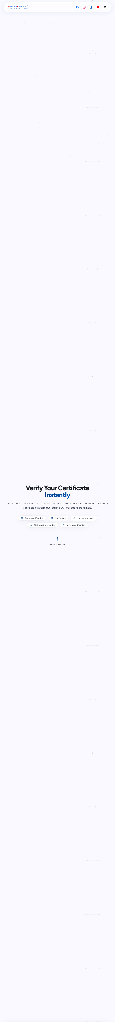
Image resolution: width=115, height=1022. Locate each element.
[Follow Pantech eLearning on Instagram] (84, 7)
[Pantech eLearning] (17, 7)
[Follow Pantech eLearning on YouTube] (98, 7)
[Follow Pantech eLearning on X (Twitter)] (105, 7)
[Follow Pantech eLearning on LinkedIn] (91, 7)
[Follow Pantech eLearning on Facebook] (77, 7)
